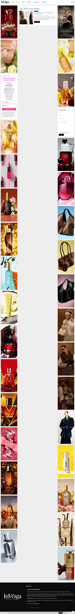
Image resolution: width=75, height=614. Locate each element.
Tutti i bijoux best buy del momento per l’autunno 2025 (44, 13)
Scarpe (17, 2)
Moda (13, 2)
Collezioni (44, 2)
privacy (14, 115)
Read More (65, 612)
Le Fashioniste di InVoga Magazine (40, 15)
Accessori (29, 2)
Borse (23, 2)
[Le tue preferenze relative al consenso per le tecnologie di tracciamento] (73, 612)
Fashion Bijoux (36, 2)
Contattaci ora (36, 603)
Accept (60, 612)
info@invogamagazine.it (34, 607)
